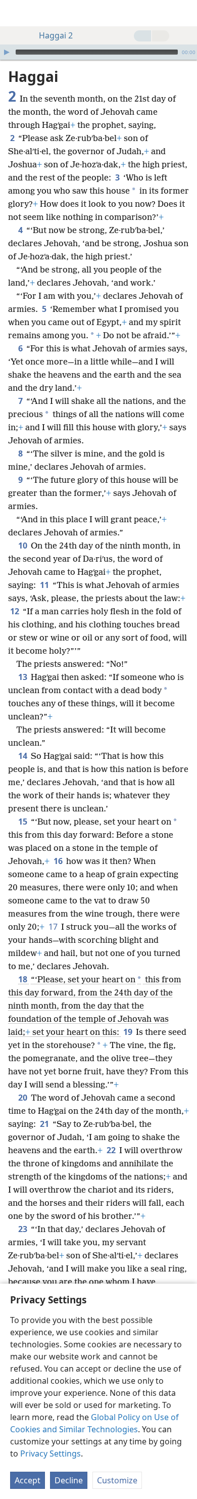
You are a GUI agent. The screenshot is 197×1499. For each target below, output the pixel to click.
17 (53, 926)
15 (23, 821)
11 (45, 584)
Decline (69, 1480)
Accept (27, 1480)
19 (128, 1031)
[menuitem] (15, 13)
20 (23, 1097)
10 (23, 545)
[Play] (7, 52)
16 (59, 861)
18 (23, 979)
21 (45, 1123)
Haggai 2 (56, 35)
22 (112, 1150)
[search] (184, 13)
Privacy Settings (50, 1453)
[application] (98, 52)
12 (15, 611)
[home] (15, 13)
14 (23, 755)
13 (23, 677)
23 (23, 1229)
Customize (117, 1480)
